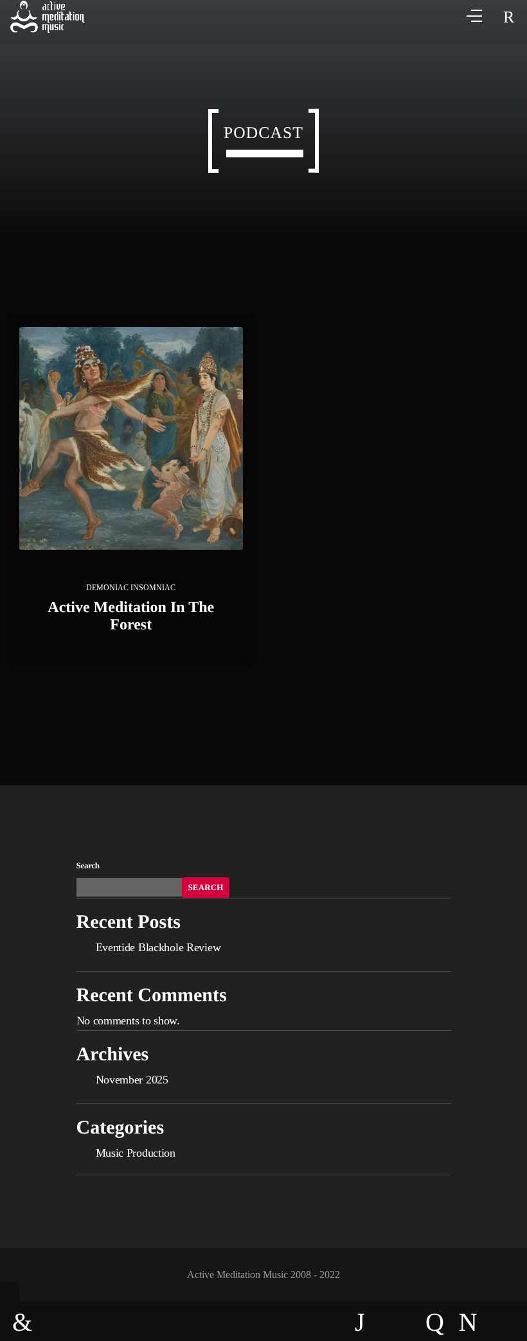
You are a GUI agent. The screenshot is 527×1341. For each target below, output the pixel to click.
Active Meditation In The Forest (131, 616)
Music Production (135, 1152)
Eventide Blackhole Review (158, 947)
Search (88, 865)
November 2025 (132, 1079)
